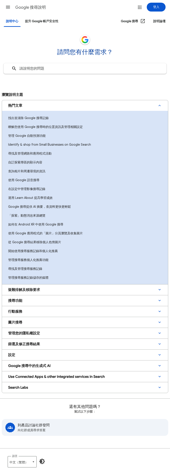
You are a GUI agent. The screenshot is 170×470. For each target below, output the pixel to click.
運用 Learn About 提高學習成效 (30, 198)
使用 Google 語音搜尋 (23, 180)
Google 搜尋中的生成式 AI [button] (29, 366)
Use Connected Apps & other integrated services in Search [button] (56, 376)
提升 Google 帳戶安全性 (41, 21)
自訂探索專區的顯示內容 (25, 162)
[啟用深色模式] (42, 461)
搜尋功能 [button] (15, 300)
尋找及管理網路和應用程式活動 (30, 153)
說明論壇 (159, 21)
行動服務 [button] (15, 311)
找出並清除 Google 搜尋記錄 (28, 118)
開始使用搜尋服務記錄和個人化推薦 (33, 251)
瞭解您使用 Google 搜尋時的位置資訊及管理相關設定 (45, 127)
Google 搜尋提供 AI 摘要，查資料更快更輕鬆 (39, 207)
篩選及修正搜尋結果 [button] (24, 344)
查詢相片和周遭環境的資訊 (26, 171)
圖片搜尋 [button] (15, 322)
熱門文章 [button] (15, 105)
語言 (14, 456)
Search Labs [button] (18, 387)
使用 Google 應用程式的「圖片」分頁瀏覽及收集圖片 (45, 233)
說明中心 (12, 21)
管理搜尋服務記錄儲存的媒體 (28, 278)
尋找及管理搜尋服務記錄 (25, 269)
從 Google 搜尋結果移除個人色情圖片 (34, 242)
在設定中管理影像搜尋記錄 (26, 189)
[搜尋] (14, 68)
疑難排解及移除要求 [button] (24, 290)
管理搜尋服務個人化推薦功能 (28, 260)
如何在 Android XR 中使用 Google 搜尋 (35, 224)
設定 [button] (11, 355)
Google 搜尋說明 (30, 7)
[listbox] (22, 462)
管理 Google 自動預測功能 (27, 136)
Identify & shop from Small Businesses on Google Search (49, 145)
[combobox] (85, 68)
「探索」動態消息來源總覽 (26, 215)
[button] (8, 7)
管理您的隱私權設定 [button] (24, 333)
